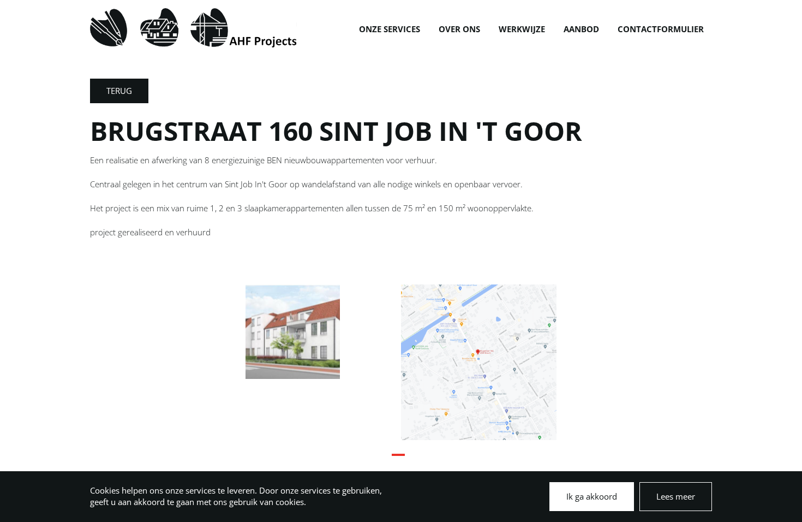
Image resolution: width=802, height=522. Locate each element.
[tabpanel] (323, 331)
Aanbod (581, 28)
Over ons (459, 28)
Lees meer (675, 496)
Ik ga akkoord (591, 496)
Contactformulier (661, 28)
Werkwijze (522, 28)
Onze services (389, 28)
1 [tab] (397, 459)
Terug (119, 90)
